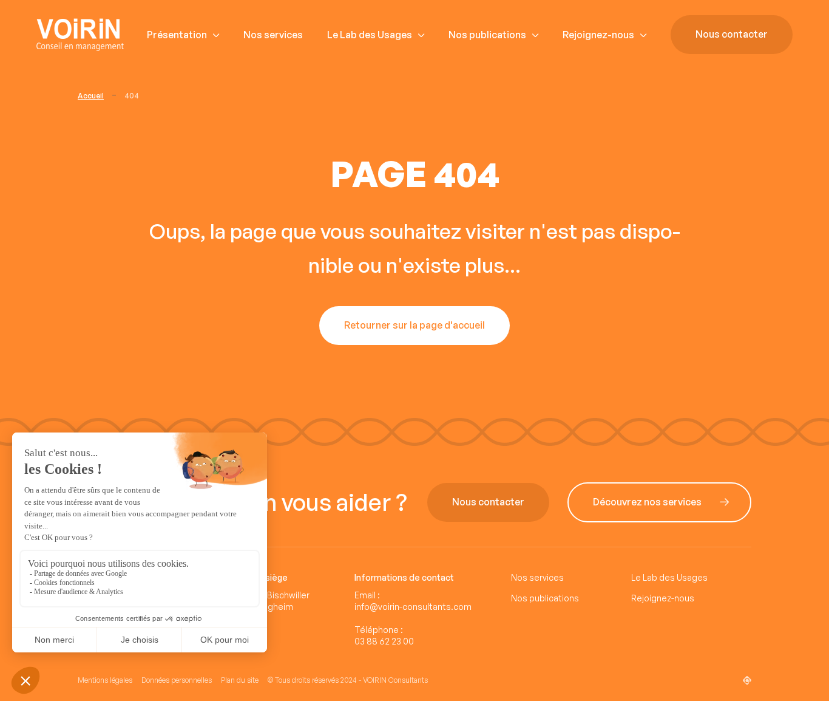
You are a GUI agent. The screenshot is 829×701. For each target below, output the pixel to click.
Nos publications (487, 35)
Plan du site (240, 680)
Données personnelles (176, 680)
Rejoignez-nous (598, 35)
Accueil (91, 95)
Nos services (273, 35)
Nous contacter (731, 35)
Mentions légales (105, 680)
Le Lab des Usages (369, 35)
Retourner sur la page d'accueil (414, 326)
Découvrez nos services (647, 502)
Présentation (177, 35)
